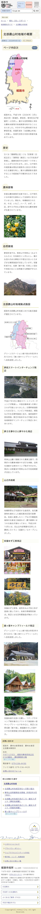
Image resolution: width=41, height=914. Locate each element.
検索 (37, 11)
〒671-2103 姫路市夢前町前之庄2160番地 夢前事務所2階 (18, 757)
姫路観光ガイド (7, 24)
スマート (21, 5)
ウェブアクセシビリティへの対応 (17, 852)
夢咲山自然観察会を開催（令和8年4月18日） (21, 794)
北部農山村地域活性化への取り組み (19, 789)
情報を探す (6, 11)
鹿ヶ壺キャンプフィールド (16, 812)
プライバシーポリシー (13, 848)
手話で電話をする (9, 902)
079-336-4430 (19, 763)
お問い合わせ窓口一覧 (13, 861)
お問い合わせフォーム (12, 771)
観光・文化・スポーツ (17, 20)
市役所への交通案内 (10, 892)
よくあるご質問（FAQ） (12, 897)
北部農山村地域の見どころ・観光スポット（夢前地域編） (20, 800)
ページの (34, 829)
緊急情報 (29, 4)
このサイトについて (12, 844)
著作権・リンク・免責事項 (15, 857)
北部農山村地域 (21, 24)
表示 (35, 47)
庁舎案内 (6, 886)
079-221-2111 (15, 874)
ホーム (3, 20)
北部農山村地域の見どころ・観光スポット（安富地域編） (20, 806)
